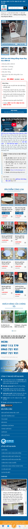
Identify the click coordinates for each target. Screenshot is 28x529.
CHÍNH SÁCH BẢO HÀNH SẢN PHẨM (11, 453)
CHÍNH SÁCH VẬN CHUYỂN (8, 462)
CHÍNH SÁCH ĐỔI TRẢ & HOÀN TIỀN (11, 459)
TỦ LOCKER (4, 419)
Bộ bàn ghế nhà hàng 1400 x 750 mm (19, 237)
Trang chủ (3, 13)
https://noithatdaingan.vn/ (17, 170)
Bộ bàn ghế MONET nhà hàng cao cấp (7, 237)
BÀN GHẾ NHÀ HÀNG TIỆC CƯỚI (10, 412)
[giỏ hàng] (3, 526)
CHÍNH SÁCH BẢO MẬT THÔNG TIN (10, 456)
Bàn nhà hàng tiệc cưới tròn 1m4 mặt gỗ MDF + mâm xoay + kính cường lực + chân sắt (20, 209)
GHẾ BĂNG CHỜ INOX (7, 425)
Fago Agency (22, 523)
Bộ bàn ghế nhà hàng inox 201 (6, 263)
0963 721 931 (20, 103)
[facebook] (14, 497)
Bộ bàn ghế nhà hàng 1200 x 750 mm (6, 288)
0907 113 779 (12, 103)
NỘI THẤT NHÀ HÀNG (13, 13)
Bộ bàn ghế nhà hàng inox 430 (19, 263)
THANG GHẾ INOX (6, 428)
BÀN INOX (4, 422)
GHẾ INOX (4, 432)
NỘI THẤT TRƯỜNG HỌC (8, 416)
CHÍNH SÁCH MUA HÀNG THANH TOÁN (12, 466)
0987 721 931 (7, 104)
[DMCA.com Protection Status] (7, 405)
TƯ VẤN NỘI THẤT (6, 469)
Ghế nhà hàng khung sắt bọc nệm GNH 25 (20, 288)
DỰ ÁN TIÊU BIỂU (5, 472)
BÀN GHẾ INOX (5, 435)
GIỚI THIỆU (4, 450)
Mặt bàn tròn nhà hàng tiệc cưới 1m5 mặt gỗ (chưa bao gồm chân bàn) (7, 209)
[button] (12, 331)
